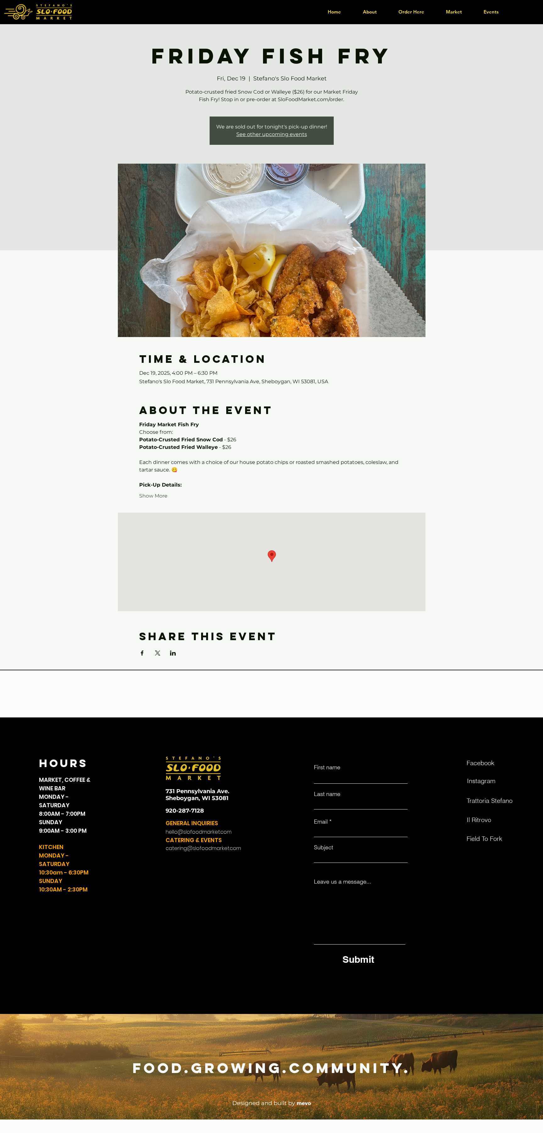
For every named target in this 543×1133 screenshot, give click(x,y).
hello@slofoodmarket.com (199, 832)
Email (321, 822)
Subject (323, 847)
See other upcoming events (271, 134)
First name (327, 767)
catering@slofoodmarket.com (203, 848)
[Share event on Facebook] (142, 653)
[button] (411, 12)
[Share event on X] (158, 653)
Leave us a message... (342, 882)
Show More (153, 496)
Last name (327, 794)
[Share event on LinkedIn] (173, 653)
